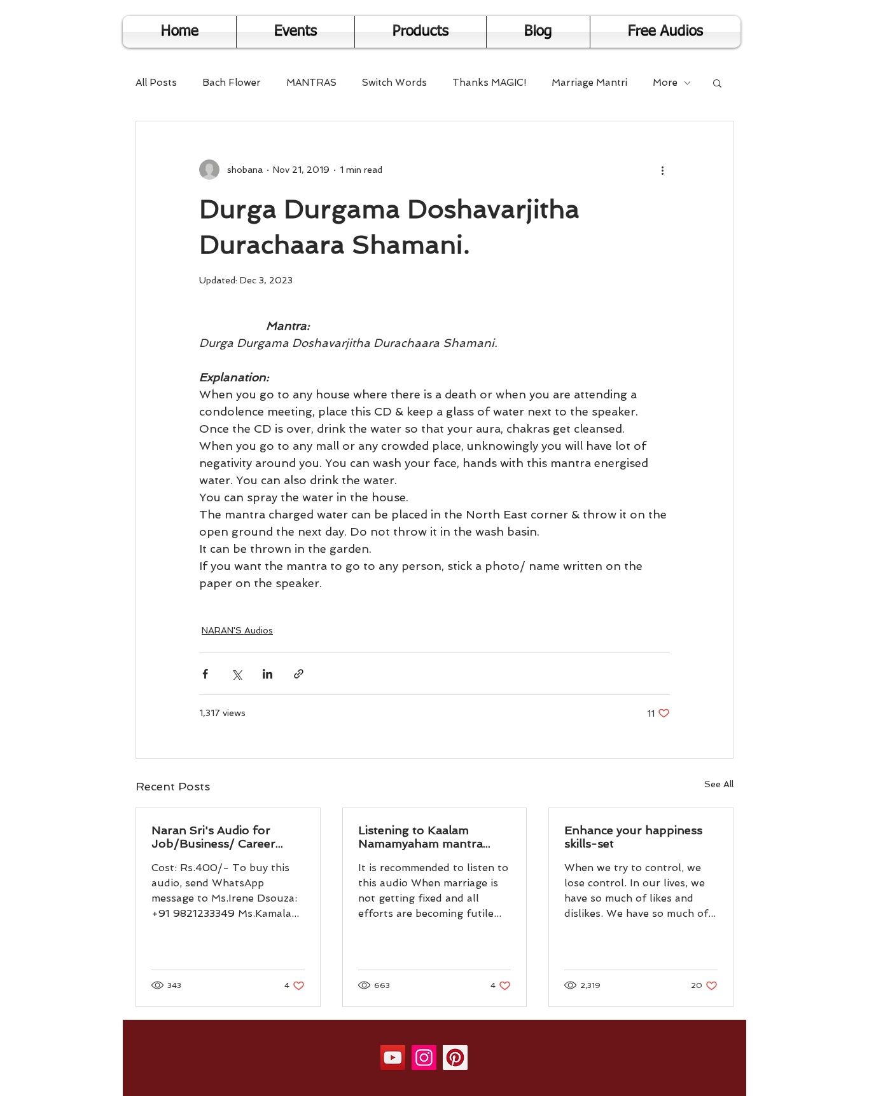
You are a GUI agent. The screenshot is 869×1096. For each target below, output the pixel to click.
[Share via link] (299, 674)
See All (718, 784)
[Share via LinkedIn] (267, 674)
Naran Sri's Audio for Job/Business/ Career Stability (213, 836)
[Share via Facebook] (205, 674)
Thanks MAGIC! (489, 82)
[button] (717, 83)
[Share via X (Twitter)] (236, 674)
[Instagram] (424, 1057)
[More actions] (662, 169)
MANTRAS (311, 82)
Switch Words (394, 82)
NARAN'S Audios (237, 630)
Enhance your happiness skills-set (633, 836)
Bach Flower (231, 82)
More (665, 82)
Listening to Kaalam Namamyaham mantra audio (420, 836)
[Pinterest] (455, 1057)
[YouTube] (392, 1057)
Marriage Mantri (589, 82)
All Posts (156, 82)
